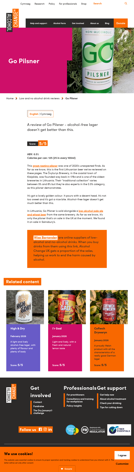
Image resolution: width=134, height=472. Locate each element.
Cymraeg (25, 3)
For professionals (68, 3)
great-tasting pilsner (45, 165)
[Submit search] (126, 3)
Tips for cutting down (111, 407)
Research (39, 3)
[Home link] (14, 402)
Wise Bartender (45, 237)
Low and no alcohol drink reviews (39, 98)
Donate (120, 23)
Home (9, 98)
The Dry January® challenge (42, 412)
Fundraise (38, 406)
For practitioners (75, 394)
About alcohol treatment (113, 398)
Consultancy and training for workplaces (80, 400)
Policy (52, 3)
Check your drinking (110, 403)
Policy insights (74, 405)
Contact (37, 402)
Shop (83, 3)
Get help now (107, 394)
